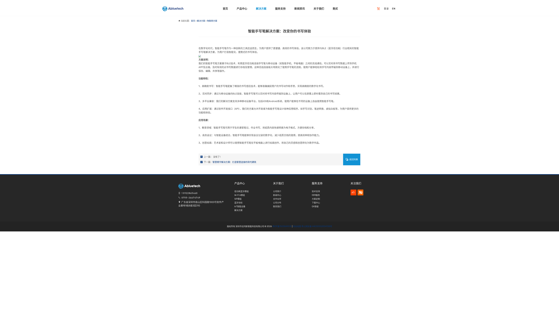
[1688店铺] (353, 192)
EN (393, 8)
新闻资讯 (299, 8)
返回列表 (353, 159)
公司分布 (277, 202)
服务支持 (280, 8)
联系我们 (277, 206)
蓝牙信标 (238, 202)
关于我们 (319, 8)
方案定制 (316, 199)
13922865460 (189, 193)
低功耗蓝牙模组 (241, 191)
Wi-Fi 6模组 (239, 195)
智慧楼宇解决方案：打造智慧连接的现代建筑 (234, 162)
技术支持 (316, 191)
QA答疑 (315, 206)
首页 (225, 8)
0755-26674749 (190, 197)
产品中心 (242, 8)
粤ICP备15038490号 (282, 226)
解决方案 (261, 8)
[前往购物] (378, 8)
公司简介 (277, 191)
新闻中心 (277, 195)
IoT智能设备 (239, 206)
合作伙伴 (277, 199)
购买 (335, 8)
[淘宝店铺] (360, 192)
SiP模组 (238, 199)
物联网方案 (212, 21)
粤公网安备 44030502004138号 (316, 226)
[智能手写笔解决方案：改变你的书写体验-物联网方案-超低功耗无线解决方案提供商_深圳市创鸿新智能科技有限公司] (172, 8)
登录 (386, 8)
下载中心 (316, 202)
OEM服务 (316, 195)
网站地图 (297, 226)
